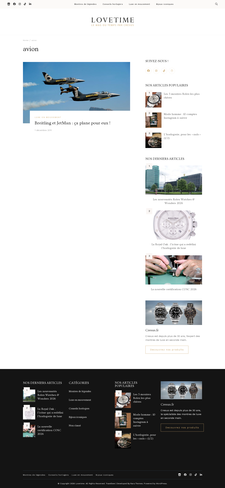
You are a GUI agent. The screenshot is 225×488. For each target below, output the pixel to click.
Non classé (75, 425)
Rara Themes (136, 483)
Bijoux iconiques (165, 4)
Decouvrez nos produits (167, 349)
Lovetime (80, 483)
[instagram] (156, 71)
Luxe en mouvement (139, 4)
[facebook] (148, 71)
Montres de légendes (85, 4)
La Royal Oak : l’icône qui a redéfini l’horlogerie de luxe (50, 412)
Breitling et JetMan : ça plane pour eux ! (72, 123)
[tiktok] (164, 71)
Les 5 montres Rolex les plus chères (142, 398)
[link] (172, 71)
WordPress (161, 483)
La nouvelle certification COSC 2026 (174, 289)
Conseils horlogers (113, 4)
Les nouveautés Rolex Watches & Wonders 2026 (48, 395)
